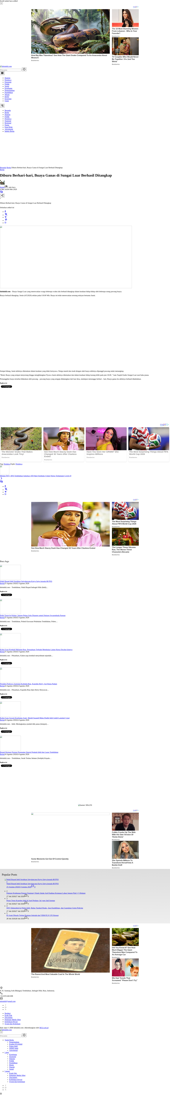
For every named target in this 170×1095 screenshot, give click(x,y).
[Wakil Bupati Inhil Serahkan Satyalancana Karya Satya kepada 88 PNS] (10, 579)
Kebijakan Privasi (11, 1022)
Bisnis (11, 1065)
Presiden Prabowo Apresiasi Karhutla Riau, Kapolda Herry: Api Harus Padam (28, 684)
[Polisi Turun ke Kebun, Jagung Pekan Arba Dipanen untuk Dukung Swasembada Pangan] (10, 613)
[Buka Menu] (2, 73)
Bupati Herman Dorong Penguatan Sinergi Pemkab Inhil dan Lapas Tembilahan (29, 752)
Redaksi (8, 1013)
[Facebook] (5, 212)
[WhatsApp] (5, 223)
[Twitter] (6, 215)
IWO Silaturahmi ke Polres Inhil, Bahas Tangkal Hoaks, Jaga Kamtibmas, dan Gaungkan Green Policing (44, 908)
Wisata (7, 95)
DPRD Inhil (13, 1048)
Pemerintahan (10, 90)
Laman (7, 1071)
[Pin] (6, 220)
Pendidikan (9, 92)
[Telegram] (5, 217)
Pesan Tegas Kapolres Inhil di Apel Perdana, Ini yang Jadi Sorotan (30, 901)
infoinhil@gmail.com (7, 1001)
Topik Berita (9, 1040)
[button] (24, 69)
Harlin (2, 187)
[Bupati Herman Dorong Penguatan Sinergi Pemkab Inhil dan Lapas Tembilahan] (10, 750)
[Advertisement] (69, 150)
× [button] (1, 1032)
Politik (7, 84)
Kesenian (8, 99)
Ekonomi (8, 82)
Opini (7, 101)
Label (7, 1052)
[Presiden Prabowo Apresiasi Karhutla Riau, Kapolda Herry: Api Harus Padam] (10, 682)
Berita (2, 170)
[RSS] (5, 1009)
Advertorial (13, 1050)
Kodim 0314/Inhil (15, 1044)
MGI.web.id (43, 1028)
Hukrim (7, 78)
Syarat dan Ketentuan (12, 1024)
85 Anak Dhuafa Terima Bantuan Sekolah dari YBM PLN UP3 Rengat (32, 915)
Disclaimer (8, 1018)
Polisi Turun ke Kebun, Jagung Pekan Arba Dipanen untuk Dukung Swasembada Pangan (32, 615)
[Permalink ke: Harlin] (2, 184)
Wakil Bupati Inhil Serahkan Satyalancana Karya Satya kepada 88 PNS (26, 581)
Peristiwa (8, 80)
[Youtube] (5, 1007)
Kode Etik (8, 1015)
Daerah (12, 1067)
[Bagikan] (2, 196)
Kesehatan (8, 88)
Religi (7, 97)
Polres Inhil (13, 1046)
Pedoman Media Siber (13, 1020)
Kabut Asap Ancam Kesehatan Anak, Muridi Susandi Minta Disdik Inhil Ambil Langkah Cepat (35, 718)
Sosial (7, 86)
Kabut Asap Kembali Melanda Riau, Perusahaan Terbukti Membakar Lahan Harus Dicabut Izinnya (36, 650)
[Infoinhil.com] (6, 66)
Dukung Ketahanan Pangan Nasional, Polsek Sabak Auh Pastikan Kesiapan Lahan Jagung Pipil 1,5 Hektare (45, 893)
